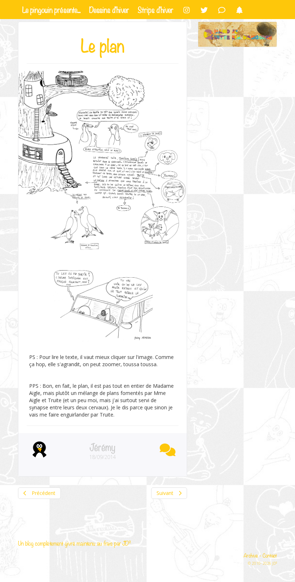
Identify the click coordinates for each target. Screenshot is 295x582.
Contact (270, 555)
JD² (126, 542)
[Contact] (222, 9)
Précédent (42, 493)
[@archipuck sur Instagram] (186, 9)
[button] (166, 448)
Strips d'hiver (155, 9)
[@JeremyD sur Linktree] (239, 9)
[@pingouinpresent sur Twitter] (204, 9)
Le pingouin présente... (51, 9)
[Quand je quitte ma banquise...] (237, 34)
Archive (251, 555)
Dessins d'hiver (109, 9)
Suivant (165, 493)
